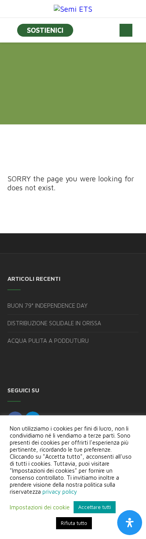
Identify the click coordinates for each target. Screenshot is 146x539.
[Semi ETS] (73, 9)
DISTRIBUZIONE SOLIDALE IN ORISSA (54, 323)
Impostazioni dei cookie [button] (40, 507)
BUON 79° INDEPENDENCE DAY (47, 305)
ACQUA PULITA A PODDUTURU (48, 340)
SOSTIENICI (45, 30)
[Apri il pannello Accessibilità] (129, 522)
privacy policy (59, 491)
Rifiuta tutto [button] (74, 523)
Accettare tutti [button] (94, 507)
